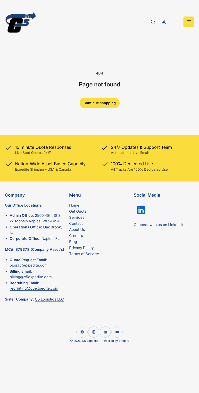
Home (74, 205)
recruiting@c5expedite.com (34, 288)
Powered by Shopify (115, 341)
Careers (76, 235)
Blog (73, 241)
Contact (76, 223)
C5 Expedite (90, 341)
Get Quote (78, 211)
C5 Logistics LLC (49, 299)
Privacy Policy (81, 247)
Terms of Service (84, 253)
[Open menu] (188, 22)
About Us (77, 229)
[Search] (153, 22)
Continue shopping (99, 103)
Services (76, 217)
